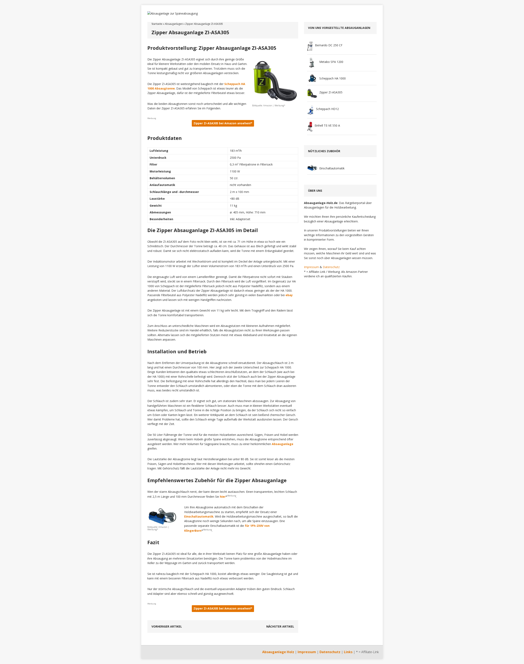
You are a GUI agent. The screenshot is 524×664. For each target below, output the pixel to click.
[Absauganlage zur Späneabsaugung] (262, 13)
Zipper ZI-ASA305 (330, 92)
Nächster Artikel (280, 626)
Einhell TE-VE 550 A (327, 125)
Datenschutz (331, 267)
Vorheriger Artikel (166, 626)
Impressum (311, 267)
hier (223, 497)
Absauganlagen (174, 24)
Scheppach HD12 (327, 109)
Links (348, 652)
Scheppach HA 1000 (332, 78)
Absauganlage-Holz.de (321, 203)
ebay (289, 295)
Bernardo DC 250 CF (328, 45)
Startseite (156, 24)
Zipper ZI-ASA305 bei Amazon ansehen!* (222, 123)
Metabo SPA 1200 (331, 62)
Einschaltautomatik (198, 516)
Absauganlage (282, 444)
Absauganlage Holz (278, 652)
